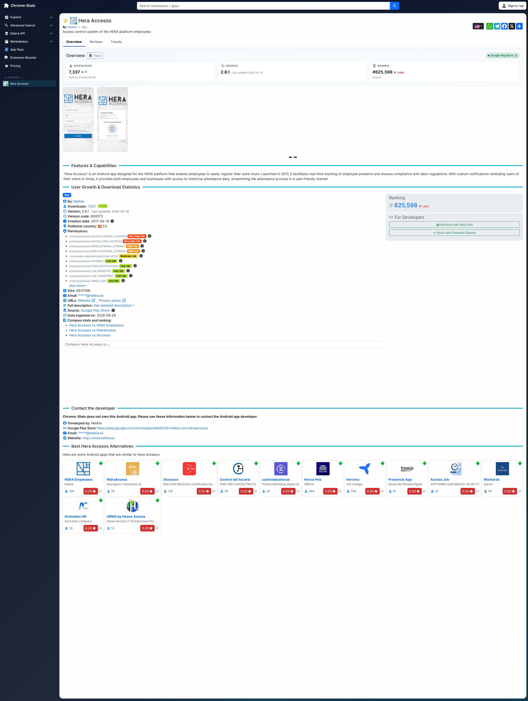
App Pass (17, 49)
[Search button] (394, 6)
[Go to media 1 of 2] (290, 157)
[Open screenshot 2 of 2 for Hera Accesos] (112, 119)
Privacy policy (110, 300)
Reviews (96, 42)
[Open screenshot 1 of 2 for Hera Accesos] (78, 119)
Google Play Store (502, 55)
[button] (512, 6)
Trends (116, 42)
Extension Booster (23, 57)
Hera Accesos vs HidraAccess (92, 330)
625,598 (411, 205)
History (16, 77)
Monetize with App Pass (456, 224)
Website (84, 300)
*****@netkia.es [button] (91, 295)
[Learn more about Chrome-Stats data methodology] (113, 310)
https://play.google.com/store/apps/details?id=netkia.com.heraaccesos (152, 428)
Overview (74, 42)
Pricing (15, 66)
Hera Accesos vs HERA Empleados (96, 325)
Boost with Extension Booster (456, 232)
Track (97, 55)
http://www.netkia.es (98, 438)
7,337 (92, 206)
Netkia (72, 27)
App (84, 27)
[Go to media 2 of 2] (295, 157)
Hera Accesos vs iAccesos (90, 335)
